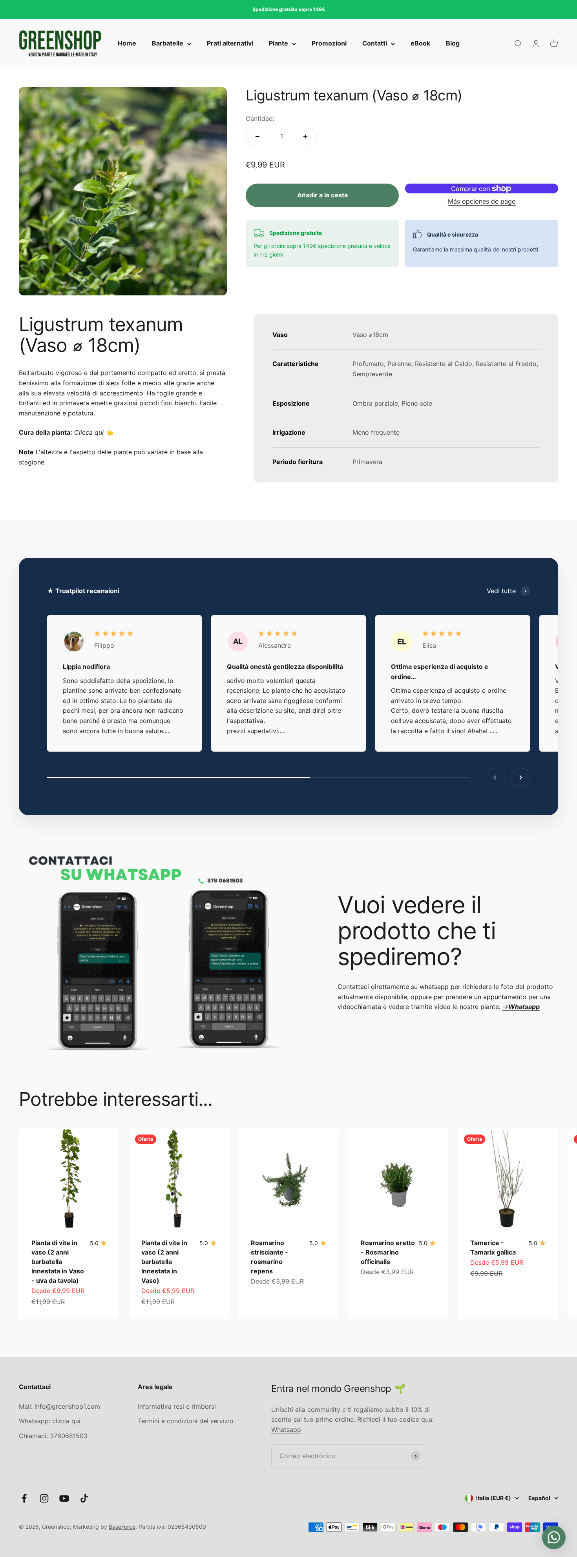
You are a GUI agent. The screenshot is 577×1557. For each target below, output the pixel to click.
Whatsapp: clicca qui (49, 1421)
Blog (453, 43)
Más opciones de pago (482, 201)
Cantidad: (260, 118)
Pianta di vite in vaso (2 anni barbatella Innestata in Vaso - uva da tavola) (57, 1261)
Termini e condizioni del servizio (186, 1421)
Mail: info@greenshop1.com (59, 1406)
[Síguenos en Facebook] (24, 1498)
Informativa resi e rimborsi (177, 1406)
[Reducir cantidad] (257, 136)
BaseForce (122, 1526)
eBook (420, 43)
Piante (278, 43)
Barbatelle (167, 43)
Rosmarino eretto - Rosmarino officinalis (388, 1252)
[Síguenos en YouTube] (64, 1498)
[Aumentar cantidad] (305, 136)
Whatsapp (286, 1429)
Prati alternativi (230, 43)
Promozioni (329, 43)
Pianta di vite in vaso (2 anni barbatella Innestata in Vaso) (164, 1261)
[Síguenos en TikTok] (84, 1498)
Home (127, 43)
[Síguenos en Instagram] (44, 1498)
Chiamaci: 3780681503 (53, 1436)
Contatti (374, 43)
